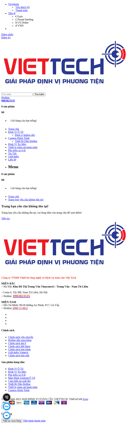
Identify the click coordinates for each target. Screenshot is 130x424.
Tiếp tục (5, 218)
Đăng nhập (7, 34)
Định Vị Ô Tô (15, 132)
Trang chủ (13, 128)
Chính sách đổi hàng (19, 346)
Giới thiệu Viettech (18, 352)
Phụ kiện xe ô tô (17, 150)
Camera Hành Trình (18, 138)
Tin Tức (12, 153)
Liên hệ (12, 159)
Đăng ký (6, 37)
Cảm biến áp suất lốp (19, 381)
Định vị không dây (25, 135)
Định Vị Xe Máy (17, 144)
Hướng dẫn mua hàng (19, 340)
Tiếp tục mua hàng (12, 421)
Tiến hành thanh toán (34, 420)
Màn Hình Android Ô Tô (21, 378)
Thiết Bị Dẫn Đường (26, 141)
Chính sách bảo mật (18, 355)
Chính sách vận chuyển (20, 337)
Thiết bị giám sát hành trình (22, 147)
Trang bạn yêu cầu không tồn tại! (26, 199)
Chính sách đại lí (17, 343)
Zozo (85, 399)
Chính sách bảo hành (19, 349)
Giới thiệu (13, 156)
